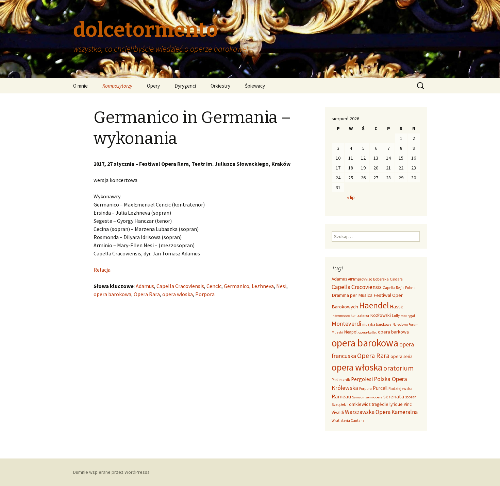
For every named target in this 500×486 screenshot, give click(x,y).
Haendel (374, 305)
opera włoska (177, 294)
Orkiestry (220, 86)
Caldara (396, 279)
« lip (351, 197)
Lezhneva (263, 286)
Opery (153, 86)
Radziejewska (400, 388)
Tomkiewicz (359, 404)
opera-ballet (368, 332)
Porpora (205, 294)
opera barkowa (393, 332)
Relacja (102, 269)
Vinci (408, 404)
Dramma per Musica (352, 295)
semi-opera (373, 397)
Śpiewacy (255, 86)
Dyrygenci (185, 86)
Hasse (396, 306)
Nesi (281, 286)
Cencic (213, 286)
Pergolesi (362, 379)
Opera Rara (147, 294)
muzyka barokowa (376, 324)
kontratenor (360, 315)
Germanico (236, 286)
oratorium (398, 368)
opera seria (401, 356)
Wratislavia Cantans (348, 420)
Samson (358, 397)
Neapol (350, 332)
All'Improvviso (360, 279)
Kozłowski (380, 315)
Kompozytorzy (117, 86)
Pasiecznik (341, 379)
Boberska (381, 279)
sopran (410, 397)
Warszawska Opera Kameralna (381, 412)
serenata (393, 396)
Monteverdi (346, 323)
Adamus (145, 286)
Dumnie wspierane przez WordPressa (111, 472)
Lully (396, 315)
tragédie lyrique (387, 404)
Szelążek (339, 404)
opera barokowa (112, 294)
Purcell (380, 388)
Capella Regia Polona (399, 287)
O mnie (80, 86)
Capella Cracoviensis (180, 286)
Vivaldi (338, 412)
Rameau (341, 396)
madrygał (408, 315)
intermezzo (341, 315)
